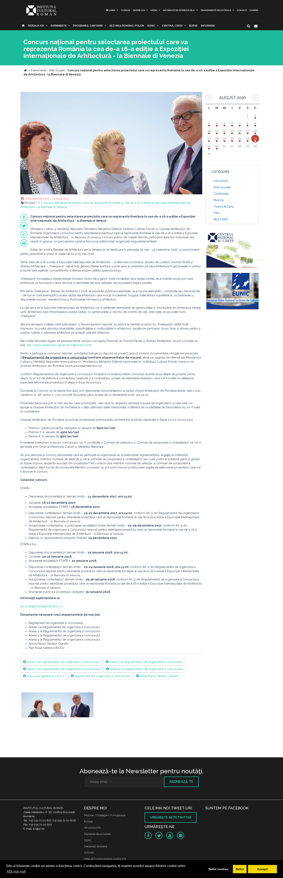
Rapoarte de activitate (97, 833)
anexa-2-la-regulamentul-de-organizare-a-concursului (146, 662)
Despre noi (139, 10)
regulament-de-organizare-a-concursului (102, 676)
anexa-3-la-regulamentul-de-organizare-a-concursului (63, 669)
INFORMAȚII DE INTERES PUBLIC (179, 10)
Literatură (221, 180)
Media (154, 10)
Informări (208, 25)
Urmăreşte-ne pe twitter (170, 817)
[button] (198, 95)
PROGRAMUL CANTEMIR (88, 25)
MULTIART (221, 219)
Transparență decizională (216, 10)
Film (217, 213)
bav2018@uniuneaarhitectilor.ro (41, 606)
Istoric (87, 840)
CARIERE (254, 10)
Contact (242, 10)
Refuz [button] (240, 869)
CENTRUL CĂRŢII (172, 25)
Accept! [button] (262, 869)
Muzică (219, 200)
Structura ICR (92, 827)
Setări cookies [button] (218, 869)
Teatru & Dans (224, 206)
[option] (57, 707)
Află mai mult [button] (16, 871)
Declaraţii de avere (95, 846)
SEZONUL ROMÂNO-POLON (126, 25)
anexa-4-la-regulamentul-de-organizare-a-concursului (146, 669)
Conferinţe (221, 193)
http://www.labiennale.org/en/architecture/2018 (59, 345)
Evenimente (59, 25)
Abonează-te (181, 782)
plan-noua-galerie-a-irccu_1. (45, 676)
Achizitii (89, 852)
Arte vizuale (222, 187)
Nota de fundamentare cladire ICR (105, 858)
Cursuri (125, 10)
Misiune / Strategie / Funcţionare (104, 815)
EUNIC (151, 25)
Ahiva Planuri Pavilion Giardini (159, 676)
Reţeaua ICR (36, 25)
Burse (193, 25)
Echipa (88, 821)
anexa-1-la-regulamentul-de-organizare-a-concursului (62, 662)
